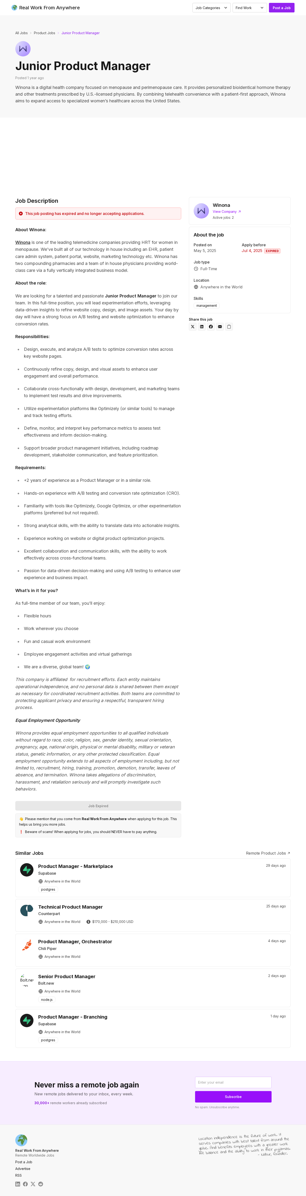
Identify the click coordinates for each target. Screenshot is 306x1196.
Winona (22, 242)
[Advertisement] (153, 153)
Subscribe (233, 1097)
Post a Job (282, 8)
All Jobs (21, 33)
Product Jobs (44, 33)
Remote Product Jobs (266, 853)
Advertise (22, 1169)
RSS (18, 1175)
